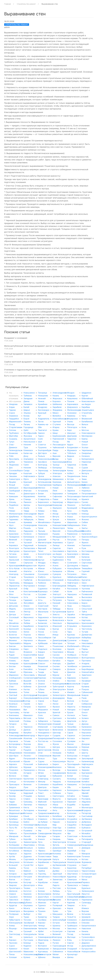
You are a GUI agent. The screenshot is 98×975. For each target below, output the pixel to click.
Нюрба (85, 511)
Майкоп (27, 871)
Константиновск (31, 591)
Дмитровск (87, 470)
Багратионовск (89, 925)
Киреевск (13, 545)
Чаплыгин (42, 928)
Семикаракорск (45, 937)
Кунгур (56, 629)
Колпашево (14, 845)
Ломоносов (29, 790)
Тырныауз (42, 591)
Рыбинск (42, 583)
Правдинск (14, 537)
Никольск (57, 623)
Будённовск (58, 560)
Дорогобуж (43, 897)
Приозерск (14, 784)
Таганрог (42, 669)
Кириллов (71, 868)
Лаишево (57, 899)
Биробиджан (88, 669)
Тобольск (71, 453)
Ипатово (28, 490)
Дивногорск (29, 493)
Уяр (39, 830)
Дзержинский (59, 848)
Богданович (72, 447)
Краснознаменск (75, 810)
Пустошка (28, 940)
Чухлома (86, 588)
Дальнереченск (89, 946)
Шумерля (86, 917)
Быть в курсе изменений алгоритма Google (25, 375)
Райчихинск (87, 591)
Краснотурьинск (89, 516)
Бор (83, 850)
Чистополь (87, 629)
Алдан (12, 407)
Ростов (27, 594)
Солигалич (72, 562)
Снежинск (72, 920)
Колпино (13, 632)
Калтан (41, 908)
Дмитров (42, 787)
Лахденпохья (73, 476)
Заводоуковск (59, 948)
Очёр (26, 588)
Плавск (27, 747)
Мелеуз (12, 531)
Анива (12, 925)
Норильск (86, 490)
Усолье (85, 447)
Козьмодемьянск (61, 683)
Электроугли (59, 689)
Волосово (71, 773)
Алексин (56, 476)
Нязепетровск (74, 862)
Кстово (70, 479)
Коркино (28, 894)
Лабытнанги (14, 920)
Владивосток (30, 565)
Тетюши (71, 643)
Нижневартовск (31, 825)
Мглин (41, 773)
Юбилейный (87, 398)
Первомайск (15, 643)
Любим (27, 623)
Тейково (71, 767)
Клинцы (85, 513)
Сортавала (58, 727)
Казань (56, 395)
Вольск (41, 758)
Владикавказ (88, 508)
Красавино (72, 770)
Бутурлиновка (59, 611)
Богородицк (15, 744)
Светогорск (58, 796)
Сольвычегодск (89, 874)
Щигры (27, 505)
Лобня (41, 718)
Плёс (11, 456)
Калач (84, 577)
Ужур (40, 807)
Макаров (86, 853)
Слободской (15, 678)
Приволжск (72, 885)
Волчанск (42, 946)
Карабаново (43, 862)
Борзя (26, 418)
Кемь (55, 511)
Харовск (13, 764)
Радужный (28, 545)
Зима (84, 479)
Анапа (26, 508)
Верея (41, 513)
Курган (85, 395)
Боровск (57, 401)
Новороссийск (89, 951)
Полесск (28, 534)
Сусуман (42, 594)
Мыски (70, 744)
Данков (27, 729)
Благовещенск (59, 585)
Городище (28, 427)
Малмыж (28, 850)
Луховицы (14, 822)
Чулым (70, 724)
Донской (42, 686)
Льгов (41, 421)
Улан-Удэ (57, 827)
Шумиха (56, 925)
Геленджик (72, 493)
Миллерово (87, 436)
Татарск (12, 724)
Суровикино (58, 597)
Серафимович (59, 773)
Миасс (56, 413)
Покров (85, 689)
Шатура (56, 747)
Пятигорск (72, 427)
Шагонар (57, 732)
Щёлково (13, 767)
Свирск (12, 894)
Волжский (86, 836)
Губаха (41, 689)
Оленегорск (14, 911)
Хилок (26, 632)
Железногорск (16, 513)
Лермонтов (14, 585)
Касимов (86, 934)
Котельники (29, 781)
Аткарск (86, 755)
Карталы (86, 767)
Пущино (27, 750)
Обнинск (13, 706)
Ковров (85, 695)
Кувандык (13, 816)
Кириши (85, 747)
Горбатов (28, 580)
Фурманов (86, 862)
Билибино (57, 816)
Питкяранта (87, 839)
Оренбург (57, 850)
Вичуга (56, 516)
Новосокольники (46, 459)
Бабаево (13, 804)
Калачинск (87, 534)
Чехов (70, 848)
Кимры (41, 511)
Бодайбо (71, 804)
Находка (71, 709)
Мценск (41, 565)
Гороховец (14, 712)
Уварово (13, 885)
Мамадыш (28, 583)
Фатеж (12, 879)
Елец (69, 940)
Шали (26, 554)
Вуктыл (85, 652)
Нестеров (42, 609)
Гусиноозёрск (88, 937)
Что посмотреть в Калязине (14, 396)
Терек (55, 672)
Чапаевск (28, 404)
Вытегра (13, 747)
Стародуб (86, 842)
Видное (70, 456)
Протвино (86, 660)
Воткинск (28, 813)
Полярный (57, 905)
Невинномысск (31, 560)
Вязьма (70, 652)
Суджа (41, 761)
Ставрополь (43, 499)
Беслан (12, 666)
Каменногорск (74, 856)
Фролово (71, 681)
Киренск (42, 706)
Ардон (70, 444)
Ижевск (70, 692)
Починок (86, 856)
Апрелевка (58, 542)
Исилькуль (72, 859)
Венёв (70, 597)
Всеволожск (58, 620)
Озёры (70, 853)
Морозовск (43, 660)
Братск (70, 611)
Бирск (84, 603)
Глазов (41, 516)
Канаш (70, 470)
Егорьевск (72, 626)
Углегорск (57, 473)
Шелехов (13, 891)
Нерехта (71, 706)
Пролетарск (14, 888)
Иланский (57, 626)
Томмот (12, 562)
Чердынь (57, 781)
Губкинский (87, 692)
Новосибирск (73, 951)
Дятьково (13, 606)
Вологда (56, 770)
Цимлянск (86, 666)
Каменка (71, 416)
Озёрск (27, 899)
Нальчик (13, 603)
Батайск (56, 660)
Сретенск (57, 718)
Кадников (42, 620)
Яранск (85, 542)
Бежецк (27, 943)
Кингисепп (14, 629)
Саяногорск (14, 479)
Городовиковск (16, 790)
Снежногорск (44, 954)
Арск (40, 704)
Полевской (87, 594)
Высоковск (87, 597)
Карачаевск (72, 404)
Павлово (42, 678)
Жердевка (57, 410)
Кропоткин (29, 778)
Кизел (26, 948)
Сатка (70, 629)
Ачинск (41, 839)
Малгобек (13, 436)
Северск (57, 669)
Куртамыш (43, 951)
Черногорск (43, 729)
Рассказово (72, 588)
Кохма (26, 416)
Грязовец (28, 801)
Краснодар (43, 799)
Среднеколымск (45, 813)
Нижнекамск (30, 753)
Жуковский (14, 761)
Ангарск (13, 874)
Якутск (70, 761)
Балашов (42, 545)
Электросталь (30, 925)
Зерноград (43, 470)
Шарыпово (72, 522)
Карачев (71, 902)
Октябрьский (30, 433)
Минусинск (14, 862)
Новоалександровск (33, 954)
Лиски (55, 704)
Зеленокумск (88, 891)
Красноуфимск (31, 663)
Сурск (12, 946)
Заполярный (87, 758)
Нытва (27, 689)
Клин (40, 557)
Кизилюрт (42, 810)
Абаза (55, 804)
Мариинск (14, 675)
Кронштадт (72, 954)
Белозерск (87, 600)
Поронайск (43, 790)
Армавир (28, 522)
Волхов (70, 701)
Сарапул (71, 816)
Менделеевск (15, 753)
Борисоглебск (30, 655)
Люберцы (42, 467)
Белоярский (14, 876)
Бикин (84, 482)
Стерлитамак (15, 427)
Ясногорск (14, 548)
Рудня (11, 655)
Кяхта (26, 807)
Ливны (41, 519)
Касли (70, 620)
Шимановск (58, 479)
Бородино (43, 695)
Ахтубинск (14, 850)
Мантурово (14, 551)
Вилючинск (58, 729)
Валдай (41, 657)
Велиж (70, 914)
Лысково (13, 943)
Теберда (56, 609)
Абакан (41, 568)
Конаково (13, 453)
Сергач (70, 943)
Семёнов (71, 827)
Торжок (70, 600)
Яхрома (27, 744)
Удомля (70, 649)
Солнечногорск (31, 678)
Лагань (27, 424)
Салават (85, 778)
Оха (25, 724)
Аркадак (13, 473)
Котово (85, 859)
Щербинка (14, 516)
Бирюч (56, 764)
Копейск (85, 781)
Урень (11, 499)
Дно (11, 467)
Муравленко (29, 496)
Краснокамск (88, 623)
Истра (70, 946)
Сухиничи (71, 640)
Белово (41, 891)
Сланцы (27, 499)
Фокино (85, 519)
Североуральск (74, 845)
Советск (42, 444)
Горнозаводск (59, 946)
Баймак (12, 681)
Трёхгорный (58, 686)
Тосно (26, 868)
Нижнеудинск (44, 479)
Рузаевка (28, 830)
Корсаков (13, 741)
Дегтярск (42, 453)
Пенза (12, 954)
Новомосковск (16, 848)
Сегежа (12, 430)
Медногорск (73, 502)
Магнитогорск (44, 542)
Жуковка (28, 436)
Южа (69, 462)
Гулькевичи (29, 574)
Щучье (41, 560)
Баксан (12, 646)
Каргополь (72, 551)
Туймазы (28, 395)
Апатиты (28, 571)
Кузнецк (27, 629)
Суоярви (71, 741)
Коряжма (57, 482)
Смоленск (86, 735)
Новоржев (43, 395)
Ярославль (14, 459)
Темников (28, 462)
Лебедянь (71, 585)
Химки (12, 611)
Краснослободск (89, 537)
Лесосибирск (44, 637)
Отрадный (72, 948)
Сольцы (85, 776)
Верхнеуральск (31, 488)
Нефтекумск (87, 764)
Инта (55, 810)
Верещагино (73, 623)
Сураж (85, 467)
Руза (84, 548)
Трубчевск (14, 433)
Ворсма (85, 911)
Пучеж (56, 943)
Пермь (85, 649)
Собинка (57, 793)
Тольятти (71, 917)
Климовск (28, 450)
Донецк (12, 729)
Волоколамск (44, 894)
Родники (57, 522)
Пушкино (42, 447)
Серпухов (28, 562)
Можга (27, 908)
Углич (84, 525)
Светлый (13, 695)
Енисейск (28, 669)
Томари (85, 796)
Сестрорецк (87, 784)
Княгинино (14, 715)
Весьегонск (14, 810)
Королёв (27, 839)
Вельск (85, 424)
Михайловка (44, 522)
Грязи (40, 528)
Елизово (86, 922)
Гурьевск (13, 897)
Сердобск (71, 825)
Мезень (12, 859)
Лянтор (27, 611)
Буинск (85, 678)
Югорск (41, 747)
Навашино (72, 784)
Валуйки (27, 732)
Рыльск (41, 456)
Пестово (57, 888)
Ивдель (12, 609)
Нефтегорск (72, 583)
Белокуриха (73, 790)
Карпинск (57, 790)
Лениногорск (59, 528)
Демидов (86, 848)
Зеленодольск (15, 450)
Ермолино (14, 534)
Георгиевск (58, 652)
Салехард (86, 902)
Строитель (87, 413)
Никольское (29, 441)
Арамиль (86, 787)
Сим (40, 508)
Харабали (57, 407)
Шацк (55, 433)
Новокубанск (73, 568)
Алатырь (57, 663)
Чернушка (72, 594)
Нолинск (86, 456)
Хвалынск (57, 508)
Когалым (71, 617)
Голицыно (13, 597)
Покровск (13, 770)
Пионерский (58, 738)
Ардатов (13, 905)
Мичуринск (87, 614)
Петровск (57, 600)
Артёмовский (59, 865)
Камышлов (72, 747)
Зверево (86, 770)
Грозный (28, 931)
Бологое (13, 634)
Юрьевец (28, 516)
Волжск (12, 776)
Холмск (85, 718)
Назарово (71, 758)
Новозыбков (73, 580)
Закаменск (72, 729)
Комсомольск (73, 683)
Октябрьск (29, 819)
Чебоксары (58, 807)
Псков (41, 632)
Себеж (85, 522)
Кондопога (43, 626)
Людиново (14, 464)
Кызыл (12, 522)
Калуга (56, 859)
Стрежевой (58, 580)
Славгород (43, 778)
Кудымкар (72, 876)
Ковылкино (72, 398)
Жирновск (57, 398)
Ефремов (71, 678)
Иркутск (86, 894)
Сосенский (58, 897)
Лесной (27, 836)
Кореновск (87, 626)
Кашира (27, 666)
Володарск (87, 825)
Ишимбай (71, 850)
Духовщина (72, 565)
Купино (27, 957)
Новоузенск (29, 392)
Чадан (12, 801)
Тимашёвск (87, 568)
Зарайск (71, 614)
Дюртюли (71, 721)
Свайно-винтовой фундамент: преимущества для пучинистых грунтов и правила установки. (48, 362)
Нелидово (13, 663)
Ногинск (71, 715)
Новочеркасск (88, 433)
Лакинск (27, 502)
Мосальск (28, 848)
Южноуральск (15, 922)
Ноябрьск (71, 655)
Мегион (41, 488)
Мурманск (72, 450)
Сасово (56, 655)
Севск (41, 646)
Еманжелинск (30, 928)
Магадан (42, 836)
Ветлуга (85, 473)
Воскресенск (44, 580)
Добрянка (86, 822)
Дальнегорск (73, 482)
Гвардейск (14, 418)
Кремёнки (42, 404)
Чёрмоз (41, 850)
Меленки (28, 897)
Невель (85, 750)
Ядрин (12, 758)
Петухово (71, 539)
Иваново (42, 902)
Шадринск (86, 392)
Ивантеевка (29, 845)
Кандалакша (87, 845)
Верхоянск (29, 617)
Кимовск (71, 519)
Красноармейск (16, 565)
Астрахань (43, 490)
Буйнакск (86, 827)
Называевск (14, 709)
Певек (55, 499)
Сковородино (30, 525)
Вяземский (87, 418)
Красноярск (72, 554)
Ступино (57, 424)
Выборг (27, 914)
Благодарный (44, 859)
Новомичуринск (45, 767)
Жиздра (41, 562)
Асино (55, 565)
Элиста (56, 614)
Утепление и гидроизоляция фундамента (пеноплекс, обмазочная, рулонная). (40, 369)
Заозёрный (29, 922)
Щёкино (42, 957)
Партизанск (58, 557)
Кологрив (86, 560)
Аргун (84, 721)
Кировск (86, 738)
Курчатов (86, 580)
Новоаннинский (16, 701)
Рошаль (27, 528)
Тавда (26, 511)
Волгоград (72, 499)
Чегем (41, 934)
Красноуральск (45, 505)
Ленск (12, 652)
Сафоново (57, 496)
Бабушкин (57, 776)
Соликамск (43, 784)
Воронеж (13, 882)
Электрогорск (59, 842)
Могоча (85, 430)
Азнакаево (43, 868)
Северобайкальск (75, 897)
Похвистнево (44, 856)
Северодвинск (45, 833)
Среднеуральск (45, 738)
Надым (70, 660)
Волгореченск (88, 657)
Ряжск (12, 493)
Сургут (70, 542)
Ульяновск (87, 729)
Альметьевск (88, 410)
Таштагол (42, 430)
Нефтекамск (29, 476)
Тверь (55, 856)
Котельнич (28, 862)
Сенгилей (71, 750)
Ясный (12, 485)
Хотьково (86, 914)
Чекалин (13, 476)
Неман (12, 511)
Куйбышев (43, 643)
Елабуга (41, 577)
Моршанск (43, 709)
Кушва (55, 430)
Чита (84, 416)
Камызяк (28, 657)
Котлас (85, 617)
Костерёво (72, 513)
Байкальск (43, 764)
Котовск (71, 738)
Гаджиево (13, 519)
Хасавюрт (86, 681)
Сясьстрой (87, 609)
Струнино (71, 865)
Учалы (70, 421)
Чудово (12, 410)
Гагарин (56, 836)
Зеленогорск (59, 695)
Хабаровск (43, 721)
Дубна (12, 462)
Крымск (85, 499)
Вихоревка (29, 911)
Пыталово (28, 827)
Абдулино (86, 801)
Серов (41, 701)
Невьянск (86, 606)
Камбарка (57, 485)
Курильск (57, 577)
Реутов (56, 539)
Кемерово (86, 706)
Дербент (71, 663)
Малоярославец (16, 902)
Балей (26, 407)
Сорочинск (29, 859)
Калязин (42, 597)
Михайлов (14, 623)
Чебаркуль (28, 519)
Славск (27, 799)
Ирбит (41, 931)
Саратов (57, 548)
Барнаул (13, 698)
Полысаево (58, 657)
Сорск (12, 413)
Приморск (43, 534)
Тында (41, 672)
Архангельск (29, 439)
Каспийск (71, 718)
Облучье (86, 646)
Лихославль (29, 675)
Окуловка (28, 905)
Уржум (56, 519)
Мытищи (71, 937)
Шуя (40, 441)
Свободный (14, 490)
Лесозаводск (59, 444)
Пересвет (71, 801)
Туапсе (27, 620)
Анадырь (71, 395)
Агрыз (70, 516)
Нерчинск (28, 640)
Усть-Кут (71, 537)
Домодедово (59, 698)
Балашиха (57, 571)
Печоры (85, 539)
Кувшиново (87, 897)
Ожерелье (86, 453)
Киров (70, 908)
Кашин (56, 787)
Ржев (84, 698)
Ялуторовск (29, 585)
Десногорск (29, 885)
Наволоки (86, 928)
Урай (40, 879)
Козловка (57, 649)
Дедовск (86, 943)
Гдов (69, 459)
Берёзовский (59, 436)
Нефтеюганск (88, 585)
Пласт (41, 793)
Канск (11, 908)
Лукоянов (13, 683)
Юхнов (56, 750)
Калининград (88, 761)
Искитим (28, 738)
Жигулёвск (29, 603)
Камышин (13, 496)
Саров (70, 732)
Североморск (44, 755)
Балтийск (86, 505)
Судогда (42, 776)
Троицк (56, 464)
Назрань (56, 839)
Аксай (70, 704)
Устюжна (71, 842)
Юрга (26, 479)
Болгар (27, 701)
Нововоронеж (73, 781)
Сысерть (57, 778)
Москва (56, 928)
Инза (40, 885)
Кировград (58, 502)
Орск (69, 807)
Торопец (42, 874)
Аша (55, 453)
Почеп (84, 655)
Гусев (11, 727)
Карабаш (86, 407)
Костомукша (87, 551)
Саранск (71, 735)
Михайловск (44, 876)
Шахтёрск (13, 755)
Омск (84, 583)
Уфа (69, 833)
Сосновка (57, 741)
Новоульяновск (31, 698)
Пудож (41, 943)
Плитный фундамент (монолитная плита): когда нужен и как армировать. (39, 354)
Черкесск (28, 727)
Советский (43, 606)
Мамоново (28, 951)
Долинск (71, 669)
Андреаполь (43, 418)
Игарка (56, 427)
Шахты (85, 753)
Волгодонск (72, 899)
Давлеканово (88, 920)
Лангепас (28, 804)
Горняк (27, 704)
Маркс (56, 562)
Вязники (13, 640)
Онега (70, 488)
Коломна (57, 853)
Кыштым (28, 473)
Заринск (71, 490)
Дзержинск (72, 407)
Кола (84, 427)
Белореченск (88, 459)
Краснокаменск (74, 882)
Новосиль (42, 525)
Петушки (28, 876)
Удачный (57, 421)
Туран (26, 917)
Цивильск (28, 937)
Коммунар (57, 505)
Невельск (42, 804)
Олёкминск (58, 951)
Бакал (41, 655)
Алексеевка (72, 603)
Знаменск (13, 416)
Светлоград (14, 934)
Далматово (87, 634)
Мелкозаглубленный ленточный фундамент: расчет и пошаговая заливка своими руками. (46, 346)
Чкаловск (57, 767)
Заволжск (13, 899)
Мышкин (42, 640)
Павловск (86, 545)
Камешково (43, 948)
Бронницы (14, 825)
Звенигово (58, 879)
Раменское (72, 534)
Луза (69, 606)
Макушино (58, 914)
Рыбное (70, 753)
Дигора (12, 614)
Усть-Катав (14, 568)
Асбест (70, 473)
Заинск (41, 433)
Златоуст (57, 594)
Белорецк (57, 467)
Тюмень (27, 421)
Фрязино (13, 692)
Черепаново (87, 450)
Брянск (41, 796)
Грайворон (72, 925)
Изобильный (73, 646)
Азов (11, 669)
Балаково (42, 623)
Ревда (55, 450)
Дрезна (85, 724)
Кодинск (27, 946)
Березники (58, 493)
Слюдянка (14, 649)
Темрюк (71, 905)
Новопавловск (45, 485)
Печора (12, 600)
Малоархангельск (46, 899)
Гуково (85, 502)
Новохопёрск (59, 876)
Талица (12, 793)
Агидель (85, 663)
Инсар (55, 513)
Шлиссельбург (59, 920)
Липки (12, 871)
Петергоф (86, 813)
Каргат (56, 902)
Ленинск (56, 940)
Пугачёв (13, 773)
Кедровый (28, 793)
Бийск (26, 822)
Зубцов (41, 473)
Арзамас (86, 804)
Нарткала (86, 620)
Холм (69, 591)
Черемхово (14, 637)
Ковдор (85, 640)
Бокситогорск (44, 554)
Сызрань (13, 439)
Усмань (12, 660)
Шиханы (85, 554)
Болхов (41, 681)
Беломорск (29, 537)
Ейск (11, 594)
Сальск (27, 614)
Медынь (27, 643)
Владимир (14, 732)
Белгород (42, 464)
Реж (69, 560)
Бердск (41, 652)
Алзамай (57, 724)
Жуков (56, 744)
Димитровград (60, 640)
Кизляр (12, 796)
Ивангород (43, 940)
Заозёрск (42, 462)
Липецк (56, 545)
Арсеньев (42, 825)
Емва (26, 776)
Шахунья (71, 433)
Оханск (41, 683)
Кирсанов (86, 732)
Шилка (70, 957)
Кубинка (27, 686)
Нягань (41, 845)
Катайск (56, 588)
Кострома (28, 568)
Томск (84, 715)
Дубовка (28, 902)
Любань (56, 891)
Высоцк (70, 424)
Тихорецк (42, 392)
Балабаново (87, 421)
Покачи (70, 401)
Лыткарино (29, 810)
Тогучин (27, 920)
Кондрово (42, 407)
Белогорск (58, 617)
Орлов (41, 476)
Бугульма (71, 888)
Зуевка (41, 848)
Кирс (69, 430)
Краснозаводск (45, 853)
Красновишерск (60, 462)
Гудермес (28, 600)
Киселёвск (72, 922)
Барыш (85, 565)
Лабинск (86, 488)
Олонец (12, 502)
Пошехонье (58, 646)
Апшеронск (72, 418)
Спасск (27, 879)
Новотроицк (44, 827)
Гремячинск (14, 807)
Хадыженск (43, 617)
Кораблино (58, 784)
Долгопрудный (30, 695)
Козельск (13, 704)
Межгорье (57, 643)
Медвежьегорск (16, 813)
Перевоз (86, 882)
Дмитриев (72, 436)
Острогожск (87, 940)
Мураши (27, 767)
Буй (69, 675)
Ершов (70, 712)
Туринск (42, 905)
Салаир (41, 629)
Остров (56, 922)
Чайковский (58, 447)
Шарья (27, 410)
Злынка (27, 413)
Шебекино (57, 404)
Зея (10, 937)
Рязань (41, 692)
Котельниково (44, 482)
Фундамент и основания (15, 338)
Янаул (55, 701)
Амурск (12, 787)
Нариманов (87, 899)
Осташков (14, 626)
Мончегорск (87, 807)
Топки (26, 692)
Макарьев (13, 836)
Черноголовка (88, 871)
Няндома (13, 404)
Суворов (57, 574)
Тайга (84, 611)
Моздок (70, 392)
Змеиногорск (30, 842)
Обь (69, 787)
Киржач (12, 940)
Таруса (12, 799)
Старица (28, 539)
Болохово (71, 813)
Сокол (41, 888)
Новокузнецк (59, 761)
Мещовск (57, 833)
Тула (69, 911)
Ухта (26, 597)
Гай (54, 637)
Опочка (41, 770)
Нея (40, 914)
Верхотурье (43, 735)
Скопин (56, 666)
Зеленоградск (59, 470)
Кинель (85, 931)
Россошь (28, 637)
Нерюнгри (86, 462)
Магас (84, 879)
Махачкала (43, 611)
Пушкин (41, 911)
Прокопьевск (30, 833)
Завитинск (87, 675)
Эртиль (56, 845)
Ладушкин (28, 531)
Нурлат (12, 750)
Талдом (56, 917)
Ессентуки (57, 931)
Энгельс (56, 894)
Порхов (27, 634)
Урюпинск (28, 646)
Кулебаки (13, 819)
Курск (41, 865)
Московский (58, 819)
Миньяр (41, 781)
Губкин (12, 839)
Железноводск (74, 410)
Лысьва (41, 531)
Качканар (57, 678)
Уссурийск (72, 819)
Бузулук (12, 842)
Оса (40, 614)
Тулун (11, 441)
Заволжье (71, 928)
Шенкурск (13, 488)
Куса (69, 511)
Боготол (27, 891)
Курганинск (87, 773)
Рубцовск (57, 568)
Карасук (13, 853)
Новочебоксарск (60, 418)
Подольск (42, 649)
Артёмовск (87, 819)
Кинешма (57, 753)
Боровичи (72, 822)
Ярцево (12, 482)
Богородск (87, 876)
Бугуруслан (87, 948)
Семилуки (72, 879)
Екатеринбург (44, 450)
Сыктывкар (87, 816)
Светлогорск (15, 778)
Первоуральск (59, 862)
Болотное (57, 830)
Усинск (56, 692)
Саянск (56, 715)
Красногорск (30, 551)
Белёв (84, 464)
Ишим (26, 660)
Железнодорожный (76, 485)
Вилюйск (57, 416)
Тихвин (27, 888)
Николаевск (87, 643)
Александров (30, 513)
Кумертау (42, 917)
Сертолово (87, 562)
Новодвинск (44, 732)
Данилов (71, 672)
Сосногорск (73, 871)
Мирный (42, 675)
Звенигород (29, 735)
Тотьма (27, 741)
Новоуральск (30, 934)
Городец (57, 721)
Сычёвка (42, 920)
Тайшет (12, 672)
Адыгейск (28, 874)
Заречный (57, 874)
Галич (26, 464)
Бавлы (85, 439)
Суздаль (56, 735)
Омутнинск (72, 874)
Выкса (70, 609)
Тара (69, 632)
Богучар (27, 882)
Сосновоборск (16, 470)
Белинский (87, 485)
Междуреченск (60, 537)
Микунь (56, 583)
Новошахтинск (60, 525)
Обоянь (70, 571)
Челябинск (72, 666)
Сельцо (12, 781)
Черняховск (43, 816)
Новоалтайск (88, 672)
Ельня (26, 816)
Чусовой (28, 542)
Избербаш (86, 637)
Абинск (41, 634)
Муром (56, 675)
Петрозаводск (74, 496)
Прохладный (73, 764)
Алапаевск (28, 459)
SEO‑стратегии (15, 401)
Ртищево (28, 796)
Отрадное (86, 810)
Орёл (26, 430)
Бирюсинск (43, 502)
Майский (42, 801)
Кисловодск (43, 410)
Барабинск (29, 626)
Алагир (56, 813)
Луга (40, 842)
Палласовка (29, 548)
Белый (70, 689)
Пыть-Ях (13, 827)
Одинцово (72, 799)
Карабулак (43, 882)
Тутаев (85, 632)
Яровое (56, 706)
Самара (70, 830)
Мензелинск (73, 657)
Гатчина (12, 554)
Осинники (71, 413)
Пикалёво (71, 727)
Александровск (60, 392)
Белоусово (72, 755)
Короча (70, 686)
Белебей (71, 557)
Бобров (27, 557)
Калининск (87, 727)
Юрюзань (28, 672)
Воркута (56, 799)
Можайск (86, 833)
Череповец (14, 583)
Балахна (85, 557)
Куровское (58, 801)
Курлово (71, 634)
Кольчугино (43, 698)
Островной (87, 830)
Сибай (56, 591)
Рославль (86, 799)
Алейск (56, 681)
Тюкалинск (29, 577)
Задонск (27, 853)
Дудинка (28, 856)
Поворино (14, 657)
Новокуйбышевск (75, 531)
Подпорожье (73, 637)
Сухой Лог (28, 865)
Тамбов (41, 871)
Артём (12, 856)
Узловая (13, 957)
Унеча (84, 476)
